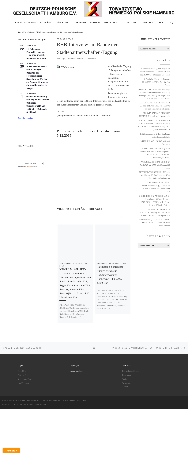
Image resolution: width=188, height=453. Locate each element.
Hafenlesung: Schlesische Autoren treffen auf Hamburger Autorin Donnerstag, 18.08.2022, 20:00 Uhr (110, 274)
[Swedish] (27, 160)
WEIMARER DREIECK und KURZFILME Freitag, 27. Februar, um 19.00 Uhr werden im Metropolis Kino (155, 212)
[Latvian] (32, 157)
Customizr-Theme (40, 404)
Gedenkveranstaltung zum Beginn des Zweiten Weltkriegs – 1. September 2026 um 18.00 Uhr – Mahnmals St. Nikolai (38, 104)
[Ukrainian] (30, 160)
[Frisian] (35, 154)
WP (15, 404)
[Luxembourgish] (35, 157)
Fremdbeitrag (28, 32)
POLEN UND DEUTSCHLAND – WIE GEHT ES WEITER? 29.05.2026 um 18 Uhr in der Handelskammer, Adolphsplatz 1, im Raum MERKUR (154, 125)
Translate (34, 166)
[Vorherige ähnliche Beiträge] (121, 217)
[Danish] (19, 154)
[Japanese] (27, 157)
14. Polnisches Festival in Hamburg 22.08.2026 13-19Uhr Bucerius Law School (36, 54)
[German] (38, 154)
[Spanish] (24, 160)
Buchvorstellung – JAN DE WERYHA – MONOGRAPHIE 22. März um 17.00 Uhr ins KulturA (154, 223)
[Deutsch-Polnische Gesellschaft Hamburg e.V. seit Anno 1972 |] (94, 8)
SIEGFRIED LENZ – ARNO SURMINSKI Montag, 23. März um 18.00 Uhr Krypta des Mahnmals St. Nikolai (156, 187)
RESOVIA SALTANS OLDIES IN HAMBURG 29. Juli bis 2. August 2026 (154, 114)
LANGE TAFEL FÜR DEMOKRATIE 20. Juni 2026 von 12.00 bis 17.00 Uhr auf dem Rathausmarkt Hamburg (155, 106)
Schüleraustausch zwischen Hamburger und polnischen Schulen (155, 135)
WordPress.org (23, 383)
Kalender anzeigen (26, 118)
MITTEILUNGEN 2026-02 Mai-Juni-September (155, 142)
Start (19, 32)
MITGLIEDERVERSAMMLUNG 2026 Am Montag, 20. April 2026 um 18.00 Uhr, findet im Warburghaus (154, 175)
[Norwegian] (38, 157)
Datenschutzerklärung (130, 371)
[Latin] (30, 157)
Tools (124, 379)
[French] (32, 154)
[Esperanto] (27, 154)
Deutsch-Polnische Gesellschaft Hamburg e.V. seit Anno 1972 (35, 400)
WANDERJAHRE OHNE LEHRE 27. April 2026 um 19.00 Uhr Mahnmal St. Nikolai (155, 165)
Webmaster (126, 383)
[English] (24, 154)
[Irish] (21, 157)
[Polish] (19, 160)
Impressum (126, 375)
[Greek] (19, 157)
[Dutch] (21, 154)
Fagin (63, 59)
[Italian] (24, 157)
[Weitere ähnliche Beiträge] (128, 217)
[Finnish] (30, 154)
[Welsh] (32, 160)
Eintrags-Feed (23, 375)
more (126, 386)
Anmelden (22, 371)
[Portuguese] (21, 160)
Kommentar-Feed (24, 379)
